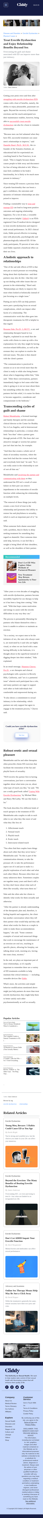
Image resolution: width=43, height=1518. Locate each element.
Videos (7, 1437)
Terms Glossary (11, 1406)
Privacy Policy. (30, 1425)
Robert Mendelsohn (11, 416)
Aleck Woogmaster (14, 1245)
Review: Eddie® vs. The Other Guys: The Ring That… (11, 1072)
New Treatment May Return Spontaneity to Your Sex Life (27, 578)
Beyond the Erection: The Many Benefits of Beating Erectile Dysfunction (21, 1183)
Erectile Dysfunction (30, 33)
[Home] (22, 5)
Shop (7, 1440)
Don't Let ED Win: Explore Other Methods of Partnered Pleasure (27, 566)
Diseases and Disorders (11, 33)
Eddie (24, 978)
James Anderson (12, 87)
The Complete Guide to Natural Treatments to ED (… (11, 1038)
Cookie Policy (28, 1414)
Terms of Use (29, 1422)
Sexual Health (10, 1421)
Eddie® (25, 218)
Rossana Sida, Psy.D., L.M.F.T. (16, 329)
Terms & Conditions (30, 1408)
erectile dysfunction (10, 1104)
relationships (23, 1104)
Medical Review (11, 1403)
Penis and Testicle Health (9, 1022)
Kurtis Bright (12, 1132)
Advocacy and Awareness (14, 1286)
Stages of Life (10, 1429)
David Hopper (13, 1297)
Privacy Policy (28, 1411)
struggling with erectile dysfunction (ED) (20, 99)
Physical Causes (9, 36)
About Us (8, 1401)
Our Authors (9, 1409)
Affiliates (8, 1412)
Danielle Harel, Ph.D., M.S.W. (16, 145)
